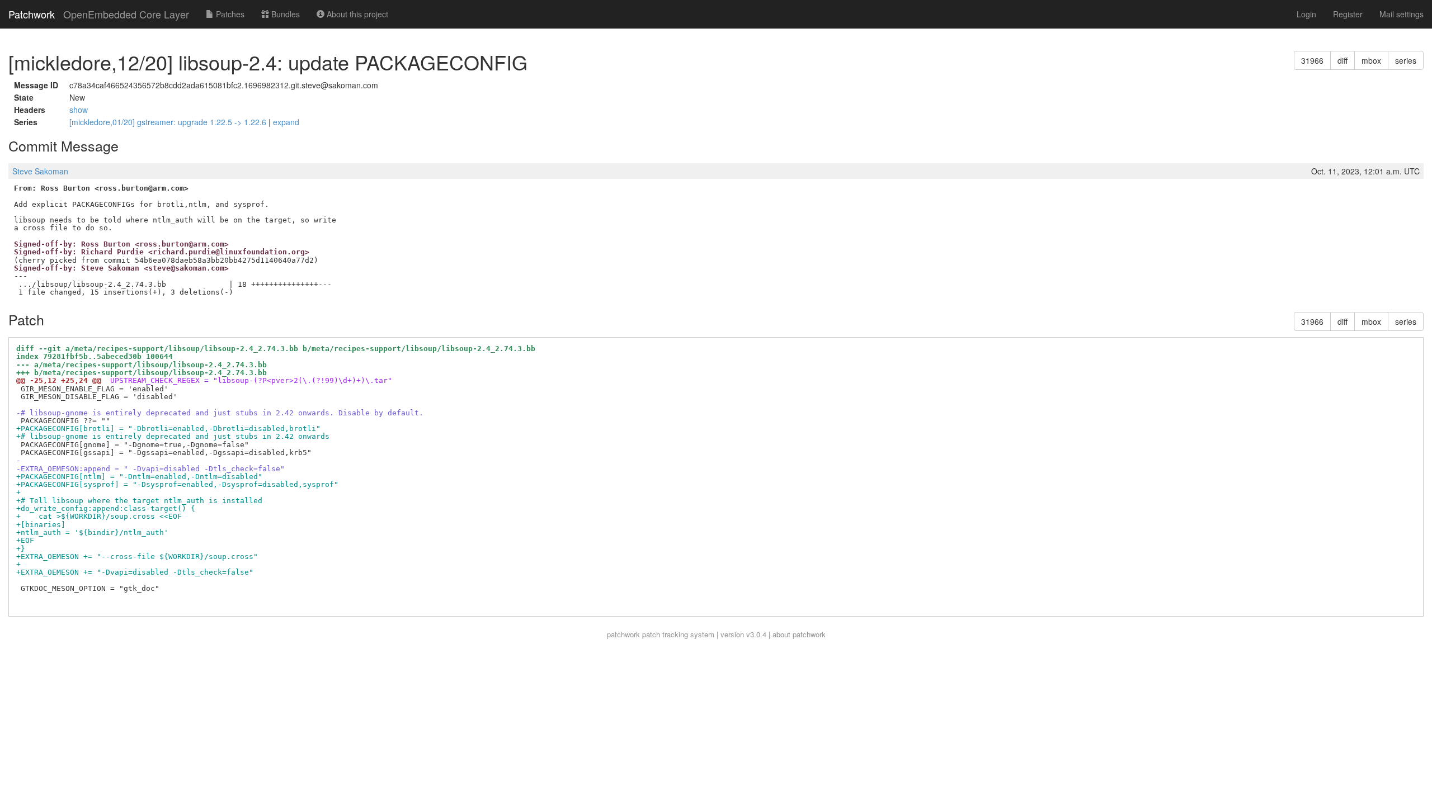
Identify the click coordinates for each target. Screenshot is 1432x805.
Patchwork (31, 14)
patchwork (623, 634)
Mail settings (1401, 14)
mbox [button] (1371, 60)
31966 (1312, 60)
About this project (356, 14)
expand (286, 121)
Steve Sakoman (40, 171)
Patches (229, 14)
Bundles (284, 14)
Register (1348, 14)
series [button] (1405, 60)
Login (1306, 14)
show (78, 109)
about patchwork (799, 634)
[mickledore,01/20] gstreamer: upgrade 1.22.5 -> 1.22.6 (168, 121)
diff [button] (1342, 60)
